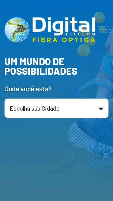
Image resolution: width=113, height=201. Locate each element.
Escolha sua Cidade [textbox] (35, 108)
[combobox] (56, 108)
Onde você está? (28, 89)
